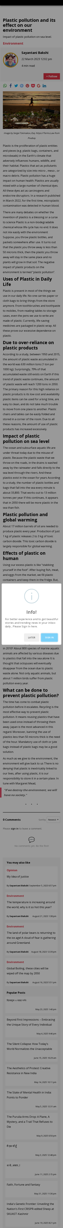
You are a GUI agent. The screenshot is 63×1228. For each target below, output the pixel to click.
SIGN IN (49, 637)
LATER (31, 637)
